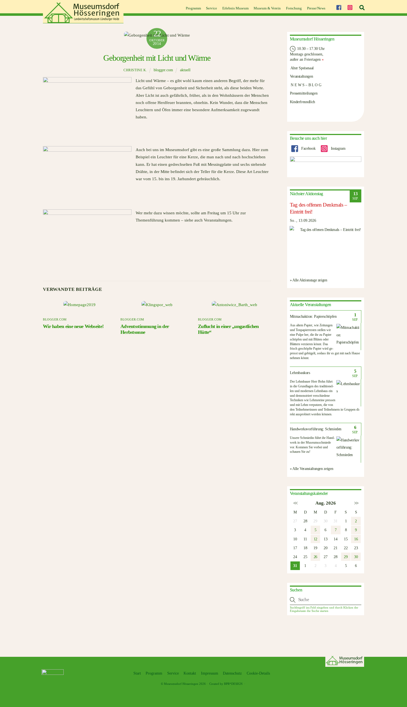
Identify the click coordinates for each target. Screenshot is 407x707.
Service (211, 8)
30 (356, 557)
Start (137, 673)
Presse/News (316, 8)
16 (356, 539)
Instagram (337, 148)
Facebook (307, 148)
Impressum (209, 673)
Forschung (294, 8)
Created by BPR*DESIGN (226, 683)
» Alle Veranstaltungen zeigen (311, 468)
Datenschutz (232, 673)
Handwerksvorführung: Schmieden (316, 429)
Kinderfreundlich (302, 102)
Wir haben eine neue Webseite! (73, 326)
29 (345, 557)
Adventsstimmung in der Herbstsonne (144, 329)
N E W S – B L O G (305, 85)
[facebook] (338, 7)
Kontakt (190, 673)
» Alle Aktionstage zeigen (308, 280)
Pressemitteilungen (304, 93)
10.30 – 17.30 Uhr (310, 48)
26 (315, 557)
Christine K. (135, 70)
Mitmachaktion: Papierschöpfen (313, 316)
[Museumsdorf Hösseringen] (83, 21)
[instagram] (350, 7)
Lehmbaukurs (300, 373)
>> (356, 503)
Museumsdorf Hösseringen (181, 683)
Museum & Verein (267, 8)
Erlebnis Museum (235, 8)
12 (315, 539)
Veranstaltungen (301, 76)
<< (295, 503)
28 (305, 521)
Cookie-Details (258, 673)
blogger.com (163, 70)
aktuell (185, 70)
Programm (193, 8)
